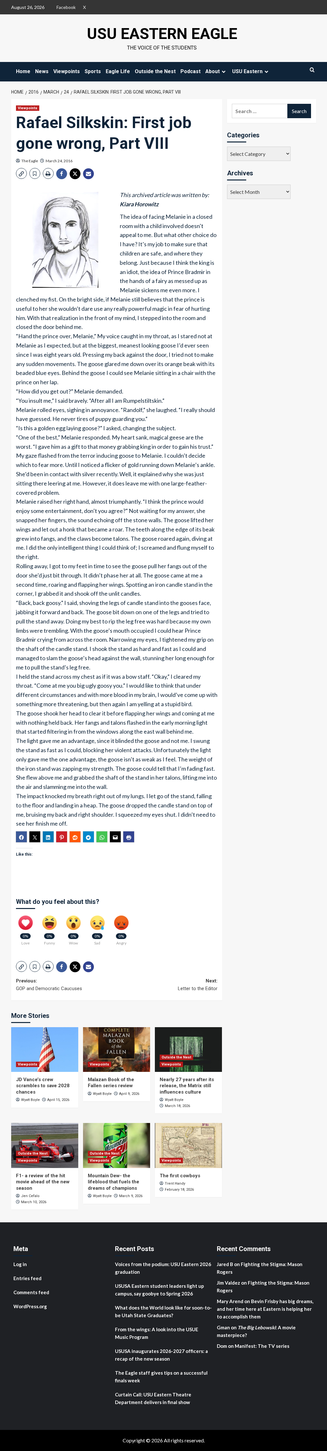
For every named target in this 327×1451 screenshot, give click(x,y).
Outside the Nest (155, 71)
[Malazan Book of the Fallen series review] (116, 1049)
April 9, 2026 (129, 1094)
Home (23, 71)
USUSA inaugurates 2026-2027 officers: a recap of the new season (161, 1355)
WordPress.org (30, 1306)
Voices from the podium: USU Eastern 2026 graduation (163, 1268)
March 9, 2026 (130, 1196)
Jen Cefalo (30, 1196)
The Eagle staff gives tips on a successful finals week (161, 1376)
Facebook (66, 7)
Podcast (190, 71)
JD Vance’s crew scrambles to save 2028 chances (43, 1086)
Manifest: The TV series (262, 1346)
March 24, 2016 (59, 160)
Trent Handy (175, 1183)
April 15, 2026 (58, 1100)
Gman (223, 1327)
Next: (197, 984)
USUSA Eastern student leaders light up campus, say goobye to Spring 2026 (159, 1289)
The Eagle (29, 160)
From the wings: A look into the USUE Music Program (156, 1333)
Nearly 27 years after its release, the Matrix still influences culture (187, 1086)
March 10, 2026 (33, 1202)
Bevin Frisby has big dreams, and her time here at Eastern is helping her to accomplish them (265, 1308)
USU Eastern (247, 71)
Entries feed (27, 1278)
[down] (223, 71)
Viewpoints (66, 71)
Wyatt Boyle (30, 1100)
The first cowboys (180, 1176)
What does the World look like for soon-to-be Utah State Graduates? (163, 1311)
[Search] (312, 69)
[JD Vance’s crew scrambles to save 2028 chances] (44, 1049)
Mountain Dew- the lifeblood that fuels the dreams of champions (113, 1182)
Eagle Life (118, 71)
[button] (21, 173)
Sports (93, 71)
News (42, 71)
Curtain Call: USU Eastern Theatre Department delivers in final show (153, 1398)
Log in (20, 1264)
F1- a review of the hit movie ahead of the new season (43, 1182)
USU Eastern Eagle (162, 34)
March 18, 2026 (177, 1106)
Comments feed (31, 1292)
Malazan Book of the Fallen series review (111, 1083)
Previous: (49, 984)
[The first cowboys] (188, 1145)
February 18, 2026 (179, 1190)
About (212, 71)
